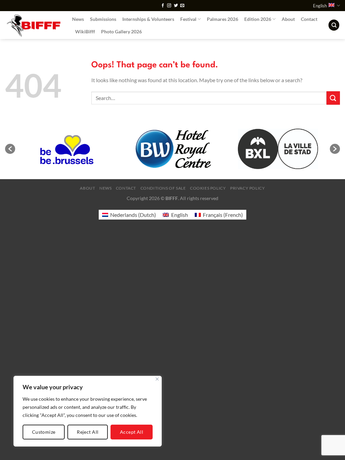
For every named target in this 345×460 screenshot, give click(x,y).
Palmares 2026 (222, 19)
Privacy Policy (247, 188)
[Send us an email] (182, 5)
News (78, 19)
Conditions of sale (163, 188)
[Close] (157, 379)
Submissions (103, 19)
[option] (68, 149)
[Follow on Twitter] (176, 5)
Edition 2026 (257, 19)
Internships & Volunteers (148, 19)
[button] (10, 149)
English (320, 5)
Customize (44, 432)
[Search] (333, 25)
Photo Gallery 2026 (121, 31)
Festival (188, 19)
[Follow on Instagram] (169, 5)
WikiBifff (85, 31)
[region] (87, 411)
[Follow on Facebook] (163, 5)
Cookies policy (208, 188)
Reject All (87, 432)
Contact (309, 19)
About (288, 19)
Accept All (131, 432)
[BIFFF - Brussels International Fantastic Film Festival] (33, 25)
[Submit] (333, 97)
